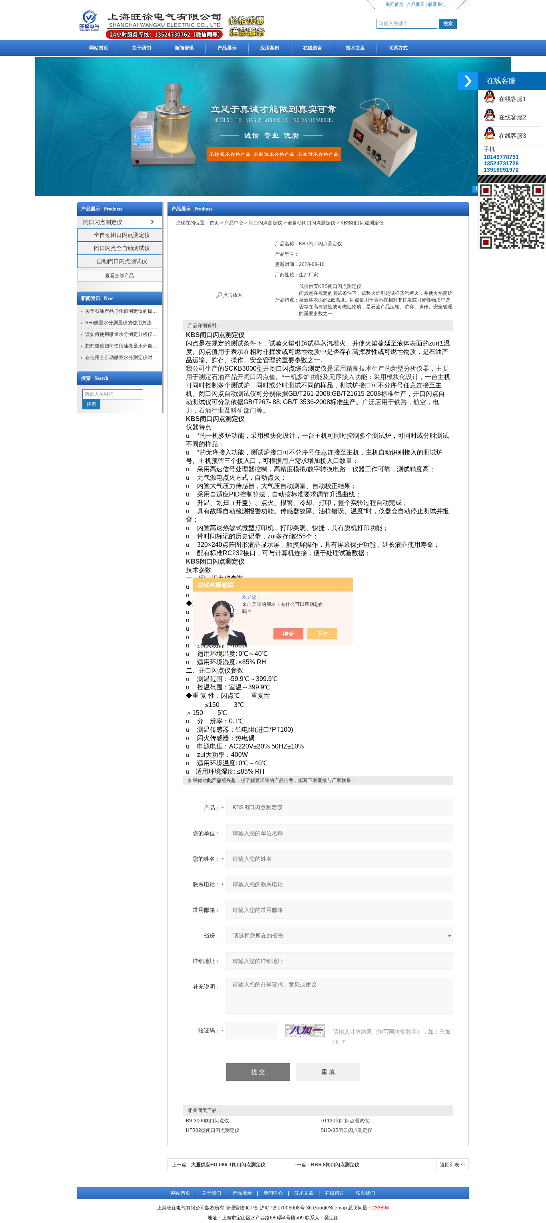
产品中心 (233, 223)
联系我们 (437, 4)
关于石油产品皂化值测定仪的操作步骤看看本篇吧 (138, 311)
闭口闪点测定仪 (265, 223)
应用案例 (269, 48)
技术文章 (355, 48)
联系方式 (398, 48)
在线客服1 (511, 98)
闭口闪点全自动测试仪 (122, 248)
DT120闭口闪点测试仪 (345, 1121)
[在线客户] (468, 81)
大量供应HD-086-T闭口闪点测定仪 (228, 1164)
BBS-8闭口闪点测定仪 (335, 1164)
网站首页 (98, 48)
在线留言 (312, 48)
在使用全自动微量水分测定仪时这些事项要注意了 (138, 357)
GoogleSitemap (330, 1208)
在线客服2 (511, 117)
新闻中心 (273, 1193)
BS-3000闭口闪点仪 (207, 1121)
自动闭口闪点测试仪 (122, 261)
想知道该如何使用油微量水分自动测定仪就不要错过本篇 (145, 346)
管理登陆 (235, 1208)
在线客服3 (511, 135)
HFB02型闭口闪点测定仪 (212, 1130)
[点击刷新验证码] (305, 1030)
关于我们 (141, 48)
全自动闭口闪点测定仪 (122, 235)
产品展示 (415, 4)
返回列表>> (452, 1164)
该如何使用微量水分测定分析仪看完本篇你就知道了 (140, 334)
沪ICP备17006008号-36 (286, 1208)
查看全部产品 (119, 275)
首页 (214, 223)
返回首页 (394, 4)
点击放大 (232, 295)
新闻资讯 (184, 48)
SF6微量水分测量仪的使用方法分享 (123, 323)
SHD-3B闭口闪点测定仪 (346, 1130)
